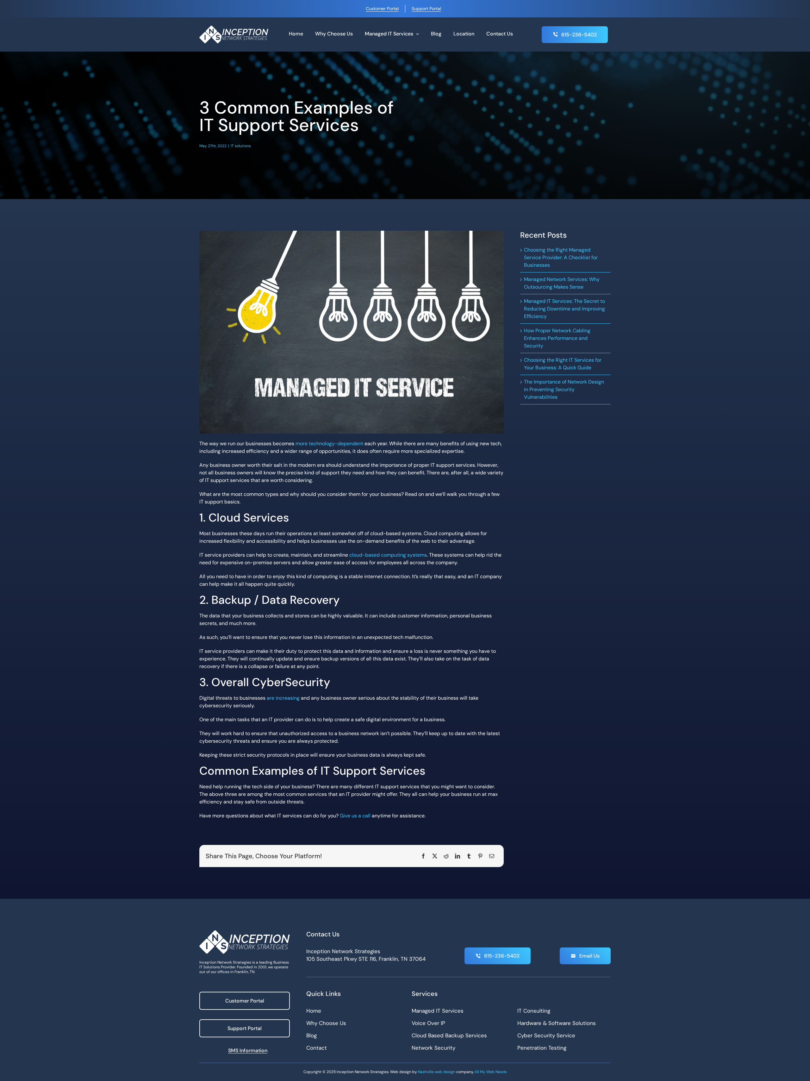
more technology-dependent (329, 443)
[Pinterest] (480, 856)
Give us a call (355, 815)
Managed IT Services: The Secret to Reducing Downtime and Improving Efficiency (564, 309)
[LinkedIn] (457, 856)
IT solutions (241, 145)
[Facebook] (423, 856)
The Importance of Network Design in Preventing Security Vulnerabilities (564, 389)
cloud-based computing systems (388, 555)
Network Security (433, 1047)
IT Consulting (533, 1010)
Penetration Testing (541, 1047)
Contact (316, 1047)
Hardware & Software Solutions (556, 1023)
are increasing (283, 698)
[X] (434, 856)
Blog (311, 1035)
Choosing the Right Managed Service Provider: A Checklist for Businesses (561, 257)
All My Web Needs (491, 1071)
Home (313, 1010)
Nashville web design (436, 1071)
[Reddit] (446, 856)
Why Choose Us (326, 1023)
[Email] (491, 856)
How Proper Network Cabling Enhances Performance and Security (557, 338)
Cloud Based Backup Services (449, 1035)
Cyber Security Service (546, 1035)
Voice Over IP (428, 1023)
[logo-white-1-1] (233, 28)
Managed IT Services (438, 1010)
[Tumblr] (469, 856)
